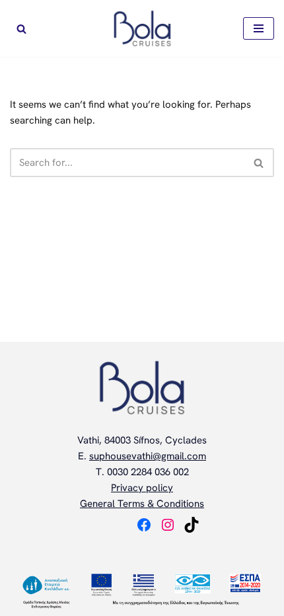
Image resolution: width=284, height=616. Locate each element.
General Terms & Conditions (142, 503)
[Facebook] (144, 525)
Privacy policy (142, 487)
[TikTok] (191, 525)
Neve (86, 548)
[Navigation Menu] (258, 28)
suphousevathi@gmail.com (147, 456)
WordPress (185, 548)
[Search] (21, 29)
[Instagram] (168, 525)
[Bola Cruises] (142, 28)
